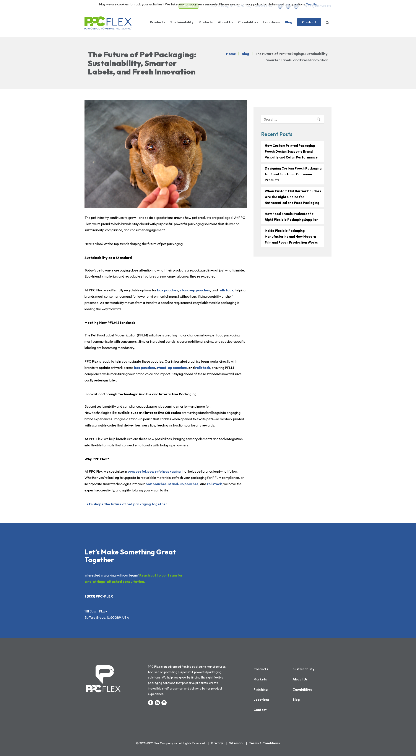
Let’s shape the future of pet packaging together (125, 504)
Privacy (217, 743)
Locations (271, 22)
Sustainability (181, 22)
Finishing (261, 689)
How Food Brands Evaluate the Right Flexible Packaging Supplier (291, 217)
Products (157, 22)
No (314, 4)
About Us (225, 22)
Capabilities (248, 22)
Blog (288, 22)
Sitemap (236, 743)
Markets (205, 22)
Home (231, 54)
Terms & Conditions (264, 743)
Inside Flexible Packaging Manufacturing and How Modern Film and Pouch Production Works (291, 236)
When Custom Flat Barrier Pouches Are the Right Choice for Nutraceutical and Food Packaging (293, 197)
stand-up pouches (195, 290)
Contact (309, 22)
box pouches (167, 290)
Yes (309, 4)
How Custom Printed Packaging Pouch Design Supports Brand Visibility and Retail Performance (291, 151)
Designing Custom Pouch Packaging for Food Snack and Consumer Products (293, 174)
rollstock (225, 290)
